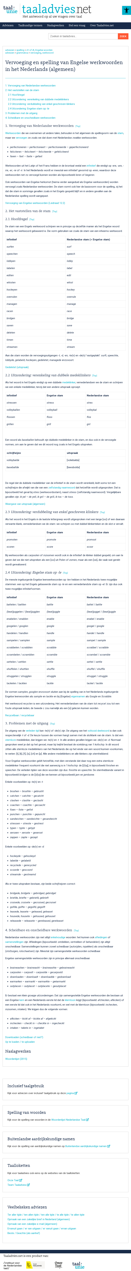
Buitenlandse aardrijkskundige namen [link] (86, 1146)
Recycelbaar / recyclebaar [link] (19, 715)
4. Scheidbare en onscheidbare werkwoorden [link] (30, 117)
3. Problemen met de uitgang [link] (21, 113)
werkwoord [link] (48, 52)
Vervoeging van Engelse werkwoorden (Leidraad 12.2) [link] (35, 203)
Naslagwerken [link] (55, 25)
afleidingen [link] (101, 937)
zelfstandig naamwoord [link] (61, 487)
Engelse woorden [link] (44, 50)
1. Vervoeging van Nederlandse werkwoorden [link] (30, 85)
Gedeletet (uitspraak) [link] (17, 367)
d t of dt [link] (30, 50)
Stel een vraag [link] (77, 25)
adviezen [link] (9, 50)
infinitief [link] (91, 165)
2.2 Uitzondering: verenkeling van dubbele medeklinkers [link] (37, 99)
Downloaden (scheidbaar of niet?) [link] (24, 1037)
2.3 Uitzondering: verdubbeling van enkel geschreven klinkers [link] (40, 104)
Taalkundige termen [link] (30, 25)
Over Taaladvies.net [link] (102, 25)
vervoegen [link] (21, 137)
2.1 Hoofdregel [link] (15, 94)
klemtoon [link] (70, 1000)
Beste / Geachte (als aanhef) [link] (24, 1233)
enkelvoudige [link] (58, 937)
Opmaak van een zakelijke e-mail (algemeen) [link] (32, 1223)
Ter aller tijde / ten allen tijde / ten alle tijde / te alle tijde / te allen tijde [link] (46, 1214)
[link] (126, 10)
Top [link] (78, 126)
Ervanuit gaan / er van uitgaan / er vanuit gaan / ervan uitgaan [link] (42, 1228)
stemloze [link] (10, 739)
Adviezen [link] (7, 25)
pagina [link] (71, 1093)
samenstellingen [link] (14, 941)
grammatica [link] (22, 52)
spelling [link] (20, 50)
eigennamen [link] (78, 696)
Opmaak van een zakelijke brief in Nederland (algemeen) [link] (39, 1219)
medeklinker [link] (68, 382)
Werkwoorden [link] (13, 133)
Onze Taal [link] (13, 1180)
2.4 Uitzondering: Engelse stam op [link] (27, 108)
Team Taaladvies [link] (17, 1184)
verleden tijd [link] (32, 730)
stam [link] (120, 133)
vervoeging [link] (35, 52)
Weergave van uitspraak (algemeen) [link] (25, 504)
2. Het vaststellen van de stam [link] (22, 90)
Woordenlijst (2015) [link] (16, 1058)
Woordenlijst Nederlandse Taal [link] (68, 1119)
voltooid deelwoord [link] (98, 730)
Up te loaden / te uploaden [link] (20, 1041)
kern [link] (21, 1000)
